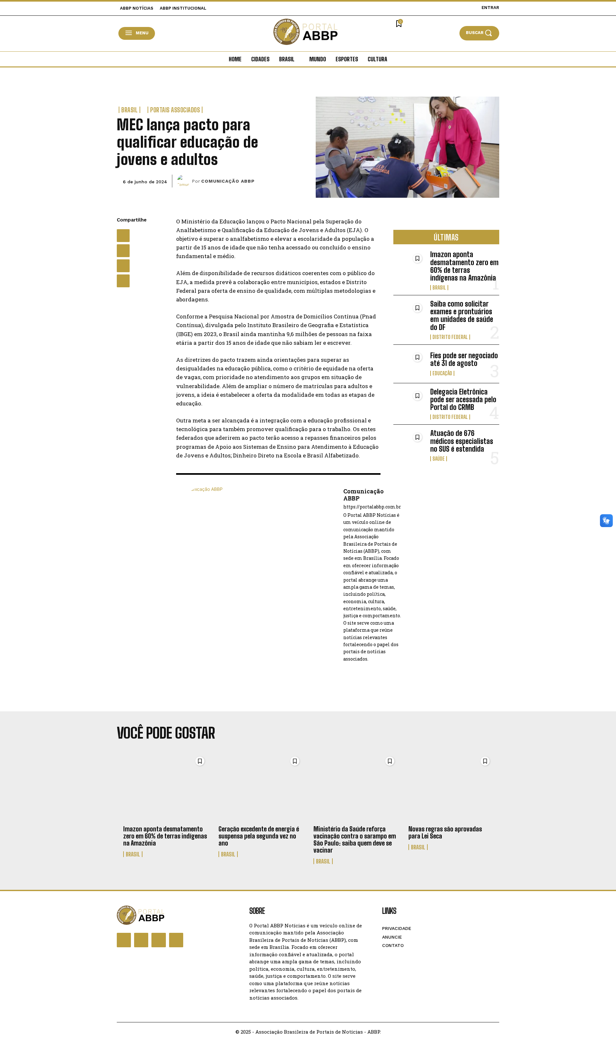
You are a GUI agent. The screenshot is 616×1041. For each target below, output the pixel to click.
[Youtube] (176, 940)
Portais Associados (175, 110)
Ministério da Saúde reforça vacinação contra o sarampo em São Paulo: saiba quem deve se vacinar (354, 839)
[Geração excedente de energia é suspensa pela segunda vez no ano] (260, 787)
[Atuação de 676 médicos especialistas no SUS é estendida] (409, 443)
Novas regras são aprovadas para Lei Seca (445, 832)
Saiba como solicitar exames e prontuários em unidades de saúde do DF (461, 315)
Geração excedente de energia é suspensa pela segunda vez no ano (258, 836)
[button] (479, 33)
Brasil (129, 110)
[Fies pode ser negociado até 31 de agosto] (409, 364)
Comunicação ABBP (228, 181)
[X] (123, 250)
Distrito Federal (450, 337)
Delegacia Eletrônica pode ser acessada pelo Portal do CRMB (463, 399)
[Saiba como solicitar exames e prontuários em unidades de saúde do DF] (409, 314)
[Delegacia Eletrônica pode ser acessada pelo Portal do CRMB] (409, 402)
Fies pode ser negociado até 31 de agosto (464, 359)
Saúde (438, 458)
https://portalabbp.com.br (372, 507)
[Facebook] (123, 235)
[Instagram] (141, 940)
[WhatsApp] (123, 265)
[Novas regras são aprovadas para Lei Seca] (450, 787)
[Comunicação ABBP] (184, 181)
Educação (442, 373)
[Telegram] (123, 280)
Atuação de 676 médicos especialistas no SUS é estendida (461, 441)
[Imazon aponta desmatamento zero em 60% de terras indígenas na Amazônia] (409, 265)
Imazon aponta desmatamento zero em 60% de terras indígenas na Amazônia (464, 266)
